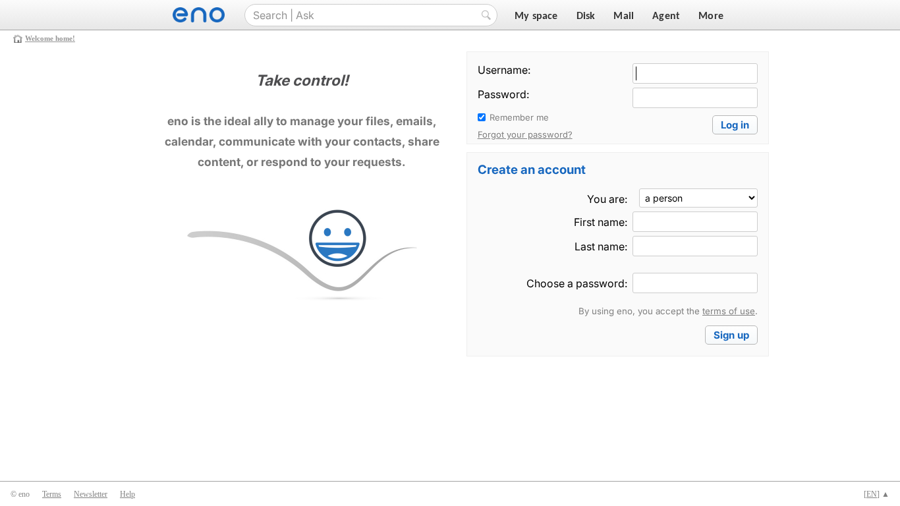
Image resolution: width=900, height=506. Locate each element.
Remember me (519, 117)
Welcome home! (50, 38)
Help (127, 494)
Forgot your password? (525, 134)
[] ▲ (876, 494)
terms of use (728, 311)
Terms (51, 494)
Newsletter (90, 494)
